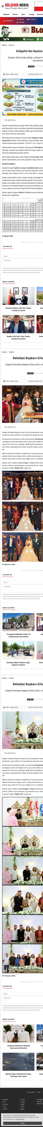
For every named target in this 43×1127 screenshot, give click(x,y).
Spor (23, 14)
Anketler (39, 1101)
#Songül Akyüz (25, 570)
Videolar (21, 19)
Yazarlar (21, 22)
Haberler (4, 45)
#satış (41, 242)
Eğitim (23, 1109)
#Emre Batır (34, 570)
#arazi (36, 242)
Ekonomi (11, 45)
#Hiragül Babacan (26, 982)
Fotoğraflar (33, 19)
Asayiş (31, 14)
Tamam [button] (23, 1123)
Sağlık (22, 1104)
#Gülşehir (24, 242)
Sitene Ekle (31, 1092)
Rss (39, 1092)
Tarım (4, 1106)
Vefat (22, 1106)
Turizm (15, 14)
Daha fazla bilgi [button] (19, 1119)
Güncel (5, 1109)
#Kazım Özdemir (38, 982)
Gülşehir (6, 14)
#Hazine (30, 242)
